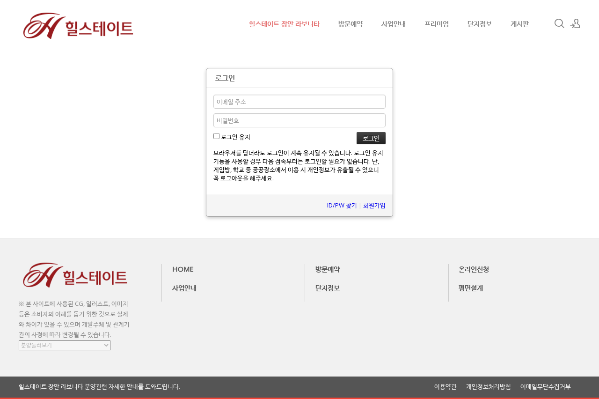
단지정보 (480, 23)
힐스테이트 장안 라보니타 (284, 23)
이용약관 (445, 386)
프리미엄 (436, 23)
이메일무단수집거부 (545, 386)
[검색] (559, 23)
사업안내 (393, 23)
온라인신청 (474, 268)
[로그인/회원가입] (575, 23)
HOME (183, 268)
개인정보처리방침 (488, 386)
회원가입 (374, 205)
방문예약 (350, 23)
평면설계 (471, 287)
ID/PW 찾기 (342, 205)
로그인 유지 (234, 137)
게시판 (520, 23)
